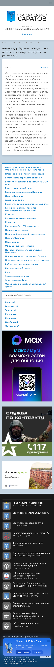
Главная (5, 42)
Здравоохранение (14, 200)
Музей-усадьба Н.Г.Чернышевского (23, 226)
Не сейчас (38, 652)
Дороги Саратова (14, 196)
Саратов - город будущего (18, 268)
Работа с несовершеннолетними (21, 264)
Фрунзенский (12, 326)
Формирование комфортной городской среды (25, 285)
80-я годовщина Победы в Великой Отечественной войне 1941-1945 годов (24, 168)
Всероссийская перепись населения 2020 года (26, 183)
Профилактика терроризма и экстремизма (27, 260)
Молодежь (10, 222)
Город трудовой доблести (18, 188)
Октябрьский (11, 322)
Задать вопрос (23, 652)
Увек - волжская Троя (16, 280)
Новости (17, 42)
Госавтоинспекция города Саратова (23, 192)
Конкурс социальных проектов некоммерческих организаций (20, 209)
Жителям (27, 34)
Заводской (10, 310)
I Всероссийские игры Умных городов (24, 174)
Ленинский (10, 318)
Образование (12, 242)
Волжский (10, 302)
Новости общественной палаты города (25, 234)
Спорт (8, 272)
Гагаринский (11, 306)
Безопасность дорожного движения (23, 178)
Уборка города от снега (17, 276)
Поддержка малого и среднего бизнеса (25, 256)
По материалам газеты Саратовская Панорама (23, 251)
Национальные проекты (17, 230)
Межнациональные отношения (20, 218)
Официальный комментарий (19, 246)
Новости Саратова (33, 42)
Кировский (10, 314)
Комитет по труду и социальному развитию (27, 204)
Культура (9, 214)
